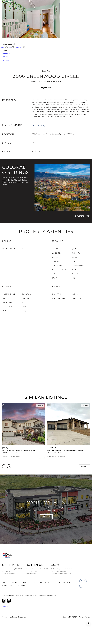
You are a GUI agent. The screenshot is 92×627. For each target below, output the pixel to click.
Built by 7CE (5, 606)
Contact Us (22, 585)
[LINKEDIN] (81, 586)
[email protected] (8, 573)
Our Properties (29, 583)
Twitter (5, 57)
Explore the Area (82, 216)
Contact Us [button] (46, 516)
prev (4, 40)
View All (84, 466)
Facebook (6, 53)
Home (4, 583)
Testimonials (7, 585)
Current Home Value (63, 583)
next (9, 40)
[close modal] (89, 2)
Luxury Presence (19, 617)
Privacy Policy (84, 617)
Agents (14, 583)
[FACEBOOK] (81, 581)
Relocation (44, 583)
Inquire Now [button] (46, 88)
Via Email (5, 60)
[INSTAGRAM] (86, 581)
